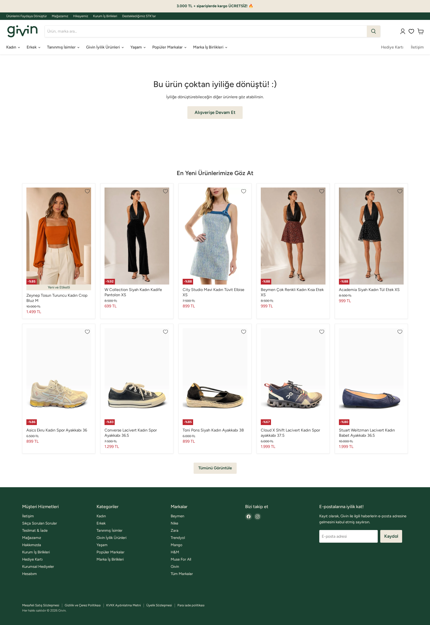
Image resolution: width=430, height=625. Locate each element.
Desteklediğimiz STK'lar (139, 16)
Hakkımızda (31, 545)
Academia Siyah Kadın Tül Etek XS (369, 289)
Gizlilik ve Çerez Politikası (83, 605)
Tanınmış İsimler (62, 47)
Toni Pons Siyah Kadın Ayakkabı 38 (213, 430)
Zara (174, 530)
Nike (174, 523)
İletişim (417, 47)
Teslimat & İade (35, 530)
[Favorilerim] (411, 31)
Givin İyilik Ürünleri (103, 47)
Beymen (177, 516)
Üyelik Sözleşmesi (159, 605)
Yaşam (136, 47)
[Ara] (373, 31)
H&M (175, 552)
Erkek (32, 47)
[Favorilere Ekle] (87, 191)
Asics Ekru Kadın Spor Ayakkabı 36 (56, 430)
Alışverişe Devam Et (215, 112)
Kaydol (391, 536)
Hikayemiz (80, 16)
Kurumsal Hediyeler (38, 566)
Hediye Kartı (392, 47)
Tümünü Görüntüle (215, 468)
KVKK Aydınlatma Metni (123, 605)
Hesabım (29, 574)
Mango (176, 545)
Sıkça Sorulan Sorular (39, 523)
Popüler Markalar (168, 47)
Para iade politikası (191, 605)
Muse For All (181, 559)
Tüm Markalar (182, 574)
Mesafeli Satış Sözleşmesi (40, 605)
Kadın (11, 47)
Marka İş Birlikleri (208, 47)
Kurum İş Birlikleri (105, 16)
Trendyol (178, 537)
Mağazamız (60, 16)
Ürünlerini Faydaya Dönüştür (26, 16)
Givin (175, 566)
